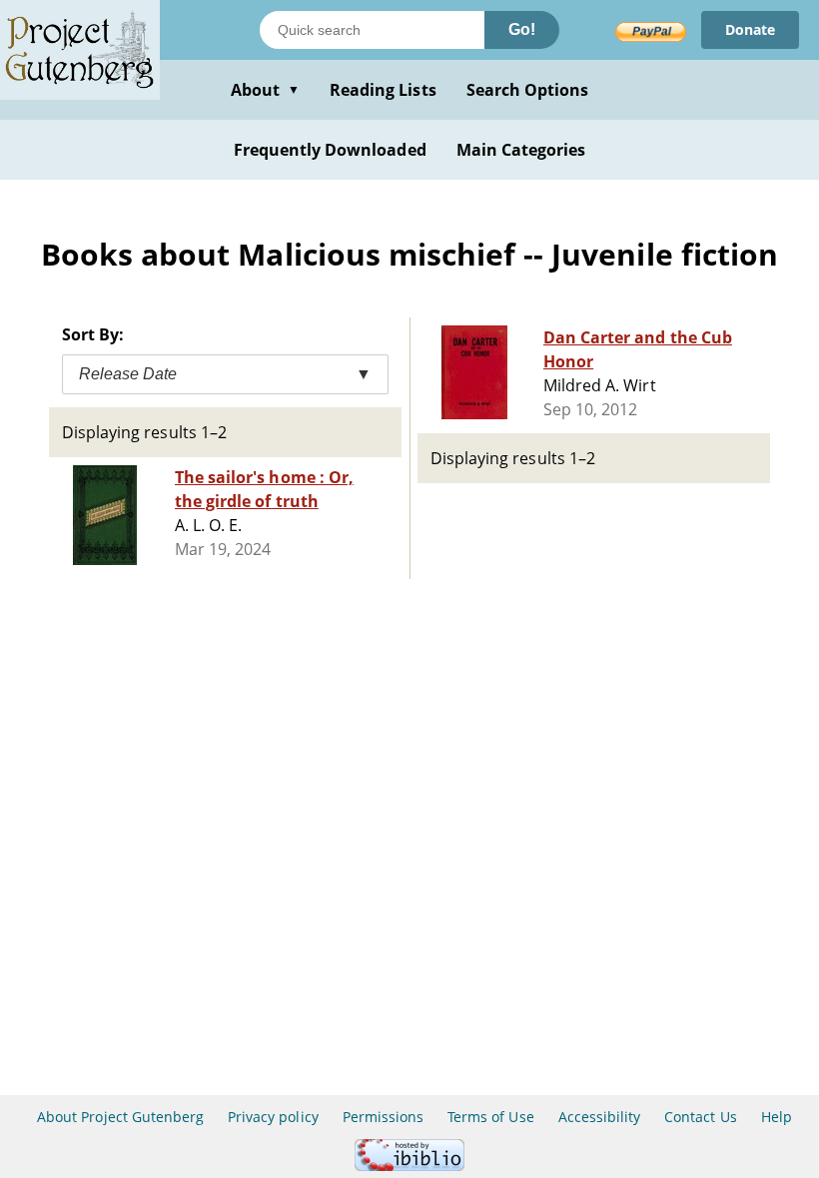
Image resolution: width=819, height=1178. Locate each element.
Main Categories (521, 150)
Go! (521, 29)
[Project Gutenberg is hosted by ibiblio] (409, 1165)
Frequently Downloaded (330, 150)
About (265, 90)
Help (776, 1116)
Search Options (527, 90)
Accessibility (599, 1116)
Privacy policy (273, 1116)
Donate (750, 29)
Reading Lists (383, 90)
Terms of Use (490, 1116)
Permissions (383, 1116)
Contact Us (700, 1116)
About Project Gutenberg (120, 1116)
